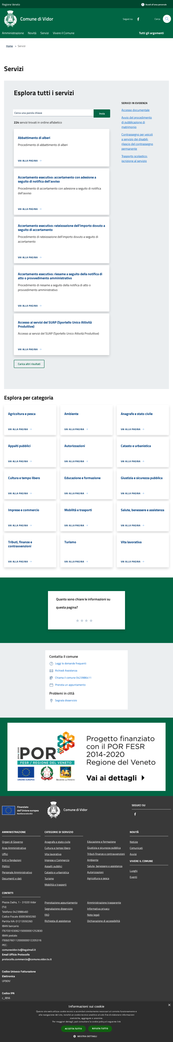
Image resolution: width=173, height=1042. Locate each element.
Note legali (93, 915)
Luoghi (134, 871)
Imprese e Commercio (57, 860)
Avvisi (133, 854)
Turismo (49, 878)
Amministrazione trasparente (104, 903)
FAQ (47, 915)
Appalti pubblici (53, 866)
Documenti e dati (12, 878)
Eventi (133, 877)
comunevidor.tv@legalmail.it (19, 950)
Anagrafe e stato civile (57, 842)
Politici (6, 866)
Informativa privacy (98, 909)
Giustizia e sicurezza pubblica (104, 848)
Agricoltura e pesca (98, 878)
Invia (102, 113)
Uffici (5, 854)
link (119, 1021)
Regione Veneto (11, 4)
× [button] (169, 1005)
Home (9, 46)
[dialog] (86, 1021)
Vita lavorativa (53, 854)
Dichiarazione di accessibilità (103, 921)
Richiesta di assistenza (58, 921)
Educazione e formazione (101, 842)
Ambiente (92, 860)
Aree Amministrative (14, 848)
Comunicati (136, 848)
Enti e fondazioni (11, 860)
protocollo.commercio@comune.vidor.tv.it (27, 959)
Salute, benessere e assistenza (104, 866)
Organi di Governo (12, 842)
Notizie (134, 842)
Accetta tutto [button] (73, 1028)
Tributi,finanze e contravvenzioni (106, 854)
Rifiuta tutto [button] (100, 1028)
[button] (86, 1036)
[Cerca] (167, 19)
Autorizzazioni (95, 872)
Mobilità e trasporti (56, 885)
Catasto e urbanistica (57, 872)
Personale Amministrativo (17, 872)
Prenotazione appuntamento (61, 903)
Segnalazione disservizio (58, 909)
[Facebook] (136, 18)
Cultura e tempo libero (57, 848)
